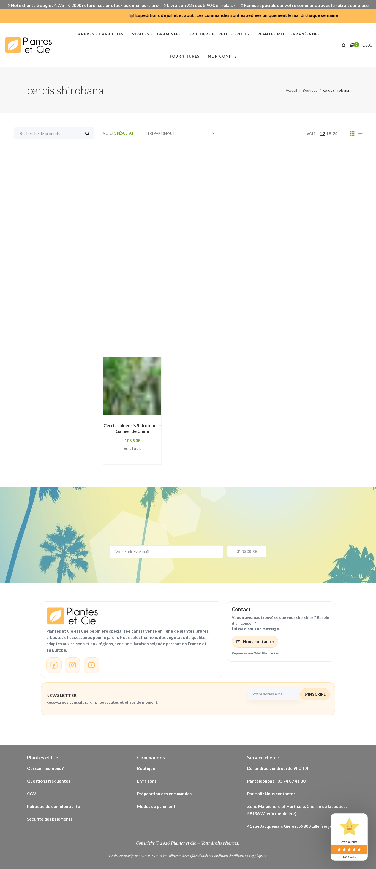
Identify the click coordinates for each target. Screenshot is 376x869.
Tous (108, 157)
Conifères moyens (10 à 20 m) (237, 209)
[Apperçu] (129, 420)
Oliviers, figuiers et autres (314, 269)
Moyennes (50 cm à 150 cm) (143, 269)
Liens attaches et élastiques (255, 260)
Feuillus (222, 217)
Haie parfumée (244, 251)
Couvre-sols (126, 217)
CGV (31, 793)
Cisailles (122, 209)
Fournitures (311, 217)
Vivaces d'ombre (328, 329)
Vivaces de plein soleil (137, 337)
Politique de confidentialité (54, 806)
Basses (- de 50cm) (133, 200)
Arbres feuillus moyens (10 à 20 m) (150, 174)
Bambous (197, 192)
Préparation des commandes (164, 793)
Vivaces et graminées (195, 337)
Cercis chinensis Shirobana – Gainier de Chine (132, 428)
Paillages (123, 277)
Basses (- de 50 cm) (298, 192)
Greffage (195, 234)
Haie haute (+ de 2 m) (136, 251)
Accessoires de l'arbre (148, 157)
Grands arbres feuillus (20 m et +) (311, 226)
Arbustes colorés (325, 174)
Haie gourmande (322, 243)
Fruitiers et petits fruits (205, 226)
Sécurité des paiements (49, 818)
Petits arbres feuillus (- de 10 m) (235, 277)
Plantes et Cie (184, 843)
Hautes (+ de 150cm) (191, 260)
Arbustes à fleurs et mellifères (262, 174)
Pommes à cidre (312, 303)
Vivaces (292, 329)
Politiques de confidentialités (187, 856)
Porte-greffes (295, 311)
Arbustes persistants (246, 183)
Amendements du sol (286, 157)
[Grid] (352, 133)
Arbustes (208, 174)
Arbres (327, 157)
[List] (360, 133)
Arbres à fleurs (208, 166)
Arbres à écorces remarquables (147, 166)
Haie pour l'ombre (337, 251)
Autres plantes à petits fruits (145, 192)
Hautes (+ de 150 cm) (136, 260)
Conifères (152, 209)
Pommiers (259, 311)
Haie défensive (216, 243)
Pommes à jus (223, 311)
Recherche (87, 133)
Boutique (146, 768)
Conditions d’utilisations (230, 856)
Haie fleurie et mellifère (269, 243)
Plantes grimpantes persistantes (290, 294)
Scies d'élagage (209, 320)
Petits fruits (126, 286)
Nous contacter (258, 641)
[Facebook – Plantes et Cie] (54, 665)
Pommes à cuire (181, 311)
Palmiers (152, 277)
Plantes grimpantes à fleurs (143, 294)
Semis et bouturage (290, 320)
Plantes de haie (220, 286)
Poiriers (276, 303)
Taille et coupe (202, 329)
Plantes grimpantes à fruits (214, 294)
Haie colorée (127, 243)
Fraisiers (343, 217)
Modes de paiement (156, 806)
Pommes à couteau (134, 311)
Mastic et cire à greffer (322, 260)
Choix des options (128, 413)
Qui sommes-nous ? (45, 768)
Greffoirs (226, 234)
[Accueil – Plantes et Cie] (131, 615)
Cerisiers (337, 200)
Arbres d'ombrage (255, 166)
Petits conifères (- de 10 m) (309, 277)
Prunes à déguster (133, 320)
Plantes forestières (268, 286)
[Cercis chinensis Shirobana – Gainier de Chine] (132, 386)
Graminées (253, 226)
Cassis (210, 200)
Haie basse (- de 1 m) (304, 234)
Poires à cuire (243, 303)
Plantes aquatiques (171, 286)
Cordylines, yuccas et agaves (312, 209)
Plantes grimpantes (322, 286)
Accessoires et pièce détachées (217, 157)
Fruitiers (160, 226)
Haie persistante (289, 251)
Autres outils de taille (304, 183)
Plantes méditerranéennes (142, 303)
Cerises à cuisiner (247, 200)
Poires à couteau (200, 303)
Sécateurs (247, 320)
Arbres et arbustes (305, 166)
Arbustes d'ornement (136, 183)
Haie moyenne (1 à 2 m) (193, 251)
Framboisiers (127, 226)
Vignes (265, 329)
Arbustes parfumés (191, 183)
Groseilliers (260, 234)
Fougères (278, 217)
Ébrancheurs (164, 217)
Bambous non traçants (242, 192)
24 (335, 133)
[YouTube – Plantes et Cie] (91, 665)
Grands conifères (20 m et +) (144, 234)
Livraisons (147, 780)
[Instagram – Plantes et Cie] (72, 665)
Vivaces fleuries (247, 337)
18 (328, 133)
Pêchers (181, 277)
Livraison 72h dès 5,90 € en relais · (202, 5)
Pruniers (172, 320)
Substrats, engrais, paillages (144, 329)
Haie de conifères (170, 243)
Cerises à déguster (297, 200)
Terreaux (238, 329)
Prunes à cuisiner (340, 311)
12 (322, 133)
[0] (352, 45)
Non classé (263, 269)
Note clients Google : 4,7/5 (37, 5)
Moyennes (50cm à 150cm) (212, 269)
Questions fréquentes (49, 780)
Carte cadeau (179, 200)
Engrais (196, 217)
